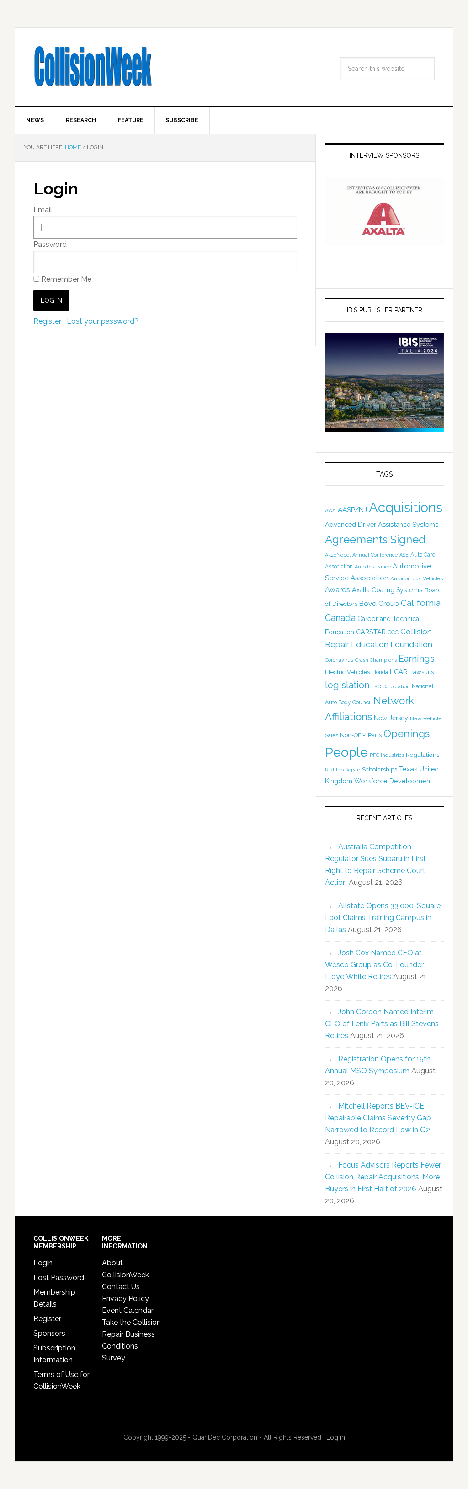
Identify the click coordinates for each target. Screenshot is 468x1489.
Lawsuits (422, 671)
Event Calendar (128, 1310)
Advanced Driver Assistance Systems (381, 524)
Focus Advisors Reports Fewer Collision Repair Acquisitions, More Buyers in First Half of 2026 (383, 1177)
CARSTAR (371, 632)
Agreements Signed (375, 539)
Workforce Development (393, 781)
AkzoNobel (338, 554)
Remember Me (65, 279)
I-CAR (399, 671)
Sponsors (49, 1333)
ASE (404, 554)
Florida (380, 672)
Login (43, 1263)
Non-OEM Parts (361, 735)
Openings (406, 733)
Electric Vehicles (347, 671)
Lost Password (58, 1277)
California (421, 603)
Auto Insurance (373, 567)
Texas (408, 769)
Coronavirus (339, 660)
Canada (340, 617)
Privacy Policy (125, 1298)
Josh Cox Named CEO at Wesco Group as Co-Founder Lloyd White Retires (374, 964)
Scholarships (379, 769)
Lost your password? (102, 321)
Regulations (422, 754)
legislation (347, 685)
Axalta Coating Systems (387, 590)
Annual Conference (375, 555)
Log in (335, 1437)
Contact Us (121, 1286)
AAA (330, 510)
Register (47, 321)
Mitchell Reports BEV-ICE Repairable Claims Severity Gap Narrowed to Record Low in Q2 (378, 1118)
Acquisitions (405, 507)
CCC (393, 632)
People (346, 752)
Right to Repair (342, 770)
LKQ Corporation (390, 687)
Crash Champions (376, 660)
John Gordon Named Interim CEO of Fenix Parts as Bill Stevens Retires (382, 1023)
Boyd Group (379, 604)
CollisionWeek (92, 66)
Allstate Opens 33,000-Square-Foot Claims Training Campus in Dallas (384, 917)
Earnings (417, 658)
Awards (337, 589)
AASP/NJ (352, 509)
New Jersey (391, 718)
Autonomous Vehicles (416, 578)
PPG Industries (387, 755)
